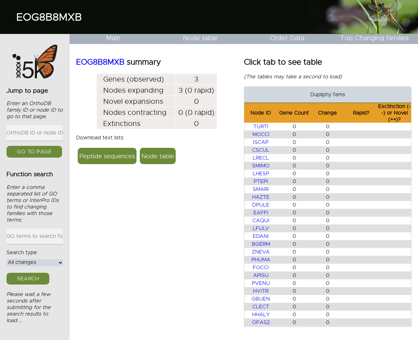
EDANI (261, 236)
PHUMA (260, 259)
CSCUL (260, 150)
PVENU (261, 283)
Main (113, 38)
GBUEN (260, 299)
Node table (200, 38)
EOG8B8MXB (49, 16)
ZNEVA (261, 252)
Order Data (287, 38)
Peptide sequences (107, 156)
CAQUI (260, 220)
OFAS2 (261, 322)
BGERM (261, 244)
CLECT (260, 306)
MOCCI (260, 134)
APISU (261, 275)
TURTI (260, 126)
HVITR (260, 291)
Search (28, 278)
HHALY (261, 314)
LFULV (261, 228)
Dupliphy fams (327, 94)
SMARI (261, 189)
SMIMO (260, 165)
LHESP (261, 173)
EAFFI (260, 212)
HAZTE (260, 197)
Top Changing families (374, 38)
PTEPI (261, 181)
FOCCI (261, 267)
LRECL (261, 158)
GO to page (34, 152)
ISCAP (260, 142)
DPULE (260, 205)
